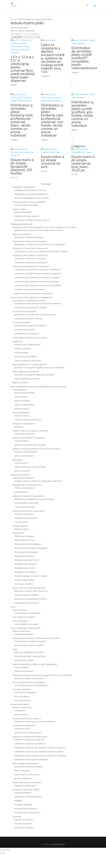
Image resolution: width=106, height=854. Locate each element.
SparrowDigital (58, 844)
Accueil (14, 19)
